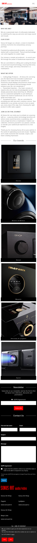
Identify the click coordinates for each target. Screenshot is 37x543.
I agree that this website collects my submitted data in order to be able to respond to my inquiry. (20, 469)
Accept (4, 539)
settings (13, 534)
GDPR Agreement (20, 399)
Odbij (11, 539)
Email (21, 425)
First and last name (7, 425)
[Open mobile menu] (34, 3)
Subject (3, 435)
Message (4, 444)
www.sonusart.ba (6, 519)
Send (4, 480)
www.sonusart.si (23, 505)
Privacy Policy (27, 474)
